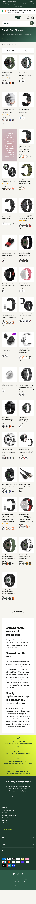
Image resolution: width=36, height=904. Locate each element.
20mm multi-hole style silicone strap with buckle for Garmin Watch (26, 216)
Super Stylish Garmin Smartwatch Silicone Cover (9, 385)
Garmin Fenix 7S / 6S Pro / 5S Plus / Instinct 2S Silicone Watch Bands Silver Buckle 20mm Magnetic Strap (8, 518)
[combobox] (18, 23)
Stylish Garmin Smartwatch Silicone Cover (9, 350)
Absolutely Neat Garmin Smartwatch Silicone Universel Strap (8, 419)
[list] (18, 11)
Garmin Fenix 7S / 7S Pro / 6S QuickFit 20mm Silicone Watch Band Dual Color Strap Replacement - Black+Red (26, 518)
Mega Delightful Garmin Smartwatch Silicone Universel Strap (8, 591)
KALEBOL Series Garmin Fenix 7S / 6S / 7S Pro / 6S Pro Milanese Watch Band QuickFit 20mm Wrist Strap (26, 386)
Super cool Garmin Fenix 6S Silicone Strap (8, 180)
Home (3, 44)
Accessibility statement (16, 881)
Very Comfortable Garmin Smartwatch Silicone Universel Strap (8, 451)
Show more (6, 39)
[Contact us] (28, 17)
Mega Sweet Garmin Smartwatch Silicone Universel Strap (24, 556)
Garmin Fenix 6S (11, 44)
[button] (3, 17)
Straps (20, 886)
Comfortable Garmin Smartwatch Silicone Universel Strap (8, 216)
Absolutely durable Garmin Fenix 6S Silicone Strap (9, 485)
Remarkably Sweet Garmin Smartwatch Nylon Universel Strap (25, 253)
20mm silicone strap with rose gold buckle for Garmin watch (8, 111)
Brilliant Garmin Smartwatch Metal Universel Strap (24, 419)
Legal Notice (27, 879)
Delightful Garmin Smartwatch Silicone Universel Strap (7, 74)
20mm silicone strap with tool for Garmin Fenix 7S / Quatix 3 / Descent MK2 (9, 315)
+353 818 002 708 (8, 830)
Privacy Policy (8, 879)
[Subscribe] (29, 796)
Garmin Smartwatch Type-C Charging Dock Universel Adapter (8, 253)
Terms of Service (18, 879)
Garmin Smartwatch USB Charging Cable (24, 485)
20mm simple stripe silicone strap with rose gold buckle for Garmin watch (24, 149)
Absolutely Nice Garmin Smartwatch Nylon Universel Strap (25, 74)
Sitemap (26, 881)
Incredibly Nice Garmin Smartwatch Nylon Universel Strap (25, 181)
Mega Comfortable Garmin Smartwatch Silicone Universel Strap (8, 556)
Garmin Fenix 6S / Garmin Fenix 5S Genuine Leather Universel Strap (26, 451)
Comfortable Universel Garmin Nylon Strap (25, 284)
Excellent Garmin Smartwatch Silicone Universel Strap (24, 350)
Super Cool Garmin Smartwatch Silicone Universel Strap (24, 111)
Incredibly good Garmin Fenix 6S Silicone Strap (25, 315)
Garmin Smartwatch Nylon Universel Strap (8, 284)
